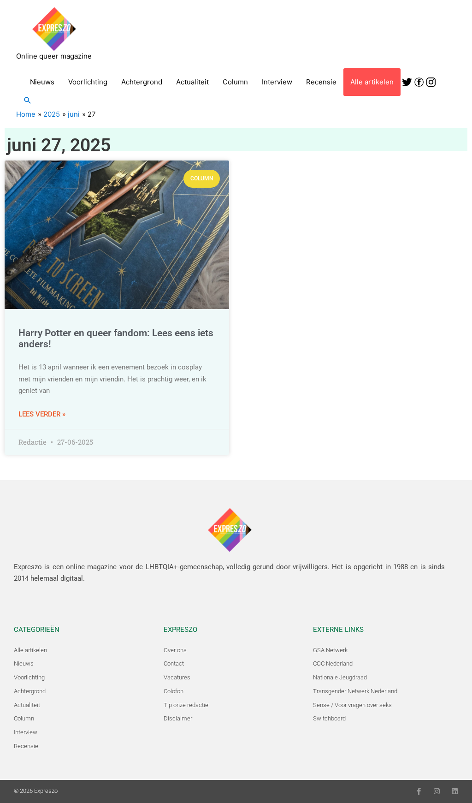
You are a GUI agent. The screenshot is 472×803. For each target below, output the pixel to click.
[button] (27, 100)
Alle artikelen (372, 81)
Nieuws (42, 81)
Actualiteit (192, 81)
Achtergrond (141, 81)
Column (235, 81)
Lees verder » (41, 414)
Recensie (321, 81)
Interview (277, 81)
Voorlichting (87, 81)
